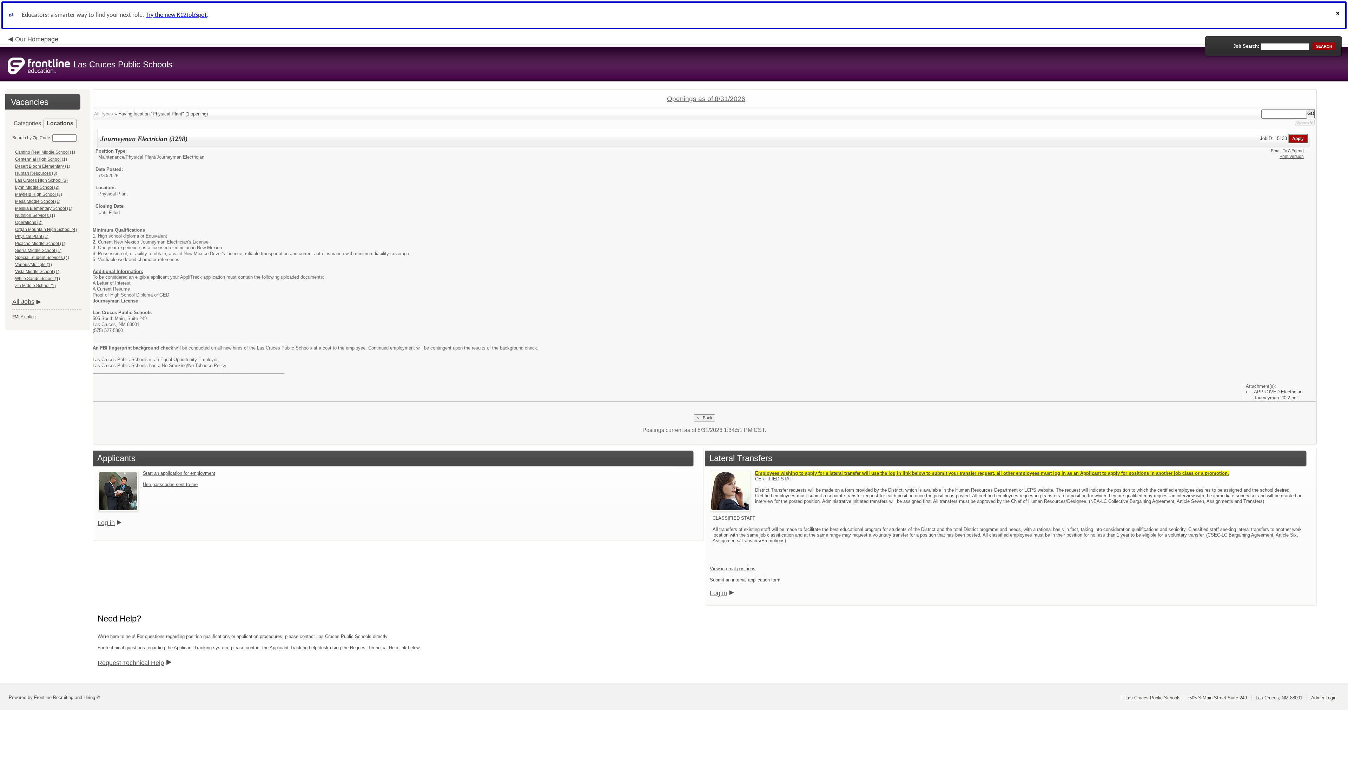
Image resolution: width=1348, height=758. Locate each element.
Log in (106, 523)
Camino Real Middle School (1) (45, 152)
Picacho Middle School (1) (40, 243)
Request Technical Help (131, 663)
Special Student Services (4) (42, 257)
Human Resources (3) (36, 173)
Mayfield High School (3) (38, 194)
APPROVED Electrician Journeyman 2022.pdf (1278, 394)
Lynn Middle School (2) (37, 187)
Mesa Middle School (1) (37, 201)
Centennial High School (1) (41, 159)
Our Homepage (36, 39)
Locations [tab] (60, 123)
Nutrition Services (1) (35, 215)
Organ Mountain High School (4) (46, 229)
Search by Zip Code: (31, 137)
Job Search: (1246, 46)
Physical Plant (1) (31, 236)
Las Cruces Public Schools (1153, 697)
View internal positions (732, 568)
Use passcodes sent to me (170, 484)
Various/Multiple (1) (33, 264)
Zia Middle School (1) (35, 285)
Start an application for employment (179, 473)
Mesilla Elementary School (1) (43, 208)
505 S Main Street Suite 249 (1218, 697)
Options (1302, 122)
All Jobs (23, 301)
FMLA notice (24, 316)
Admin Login (1323, 697)
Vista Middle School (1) (37, 271)
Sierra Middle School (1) (38, 250)
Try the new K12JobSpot (176, 15)
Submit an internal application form (745, 580)
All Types (103, 114)
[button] (1338, 15)
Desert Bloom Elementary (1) (42, 166)
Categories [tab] (27, 123)
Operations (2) (28, 222)
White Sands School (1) (37, 278)
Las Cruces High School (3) (41, 180)
